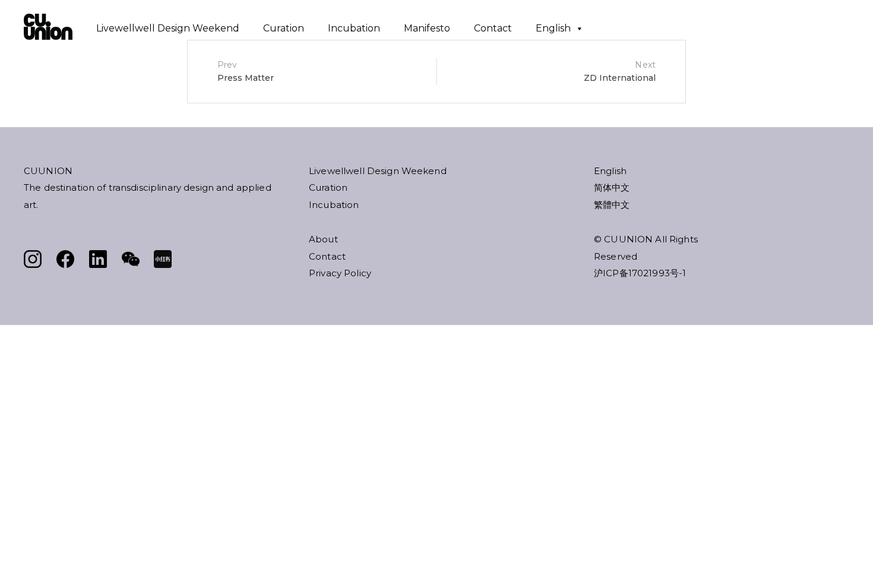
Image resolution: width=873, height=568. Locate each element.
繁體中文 (612, 204)
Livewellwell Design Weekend (167, 28)
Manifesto (427, 28)
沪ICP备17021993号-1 (640, 273)
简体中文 (612, 187)
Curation (283, 28)
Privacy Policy (340, 273)
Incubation (354, 28)
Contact (493, 28)
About (323, 239)
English (553, 28)
